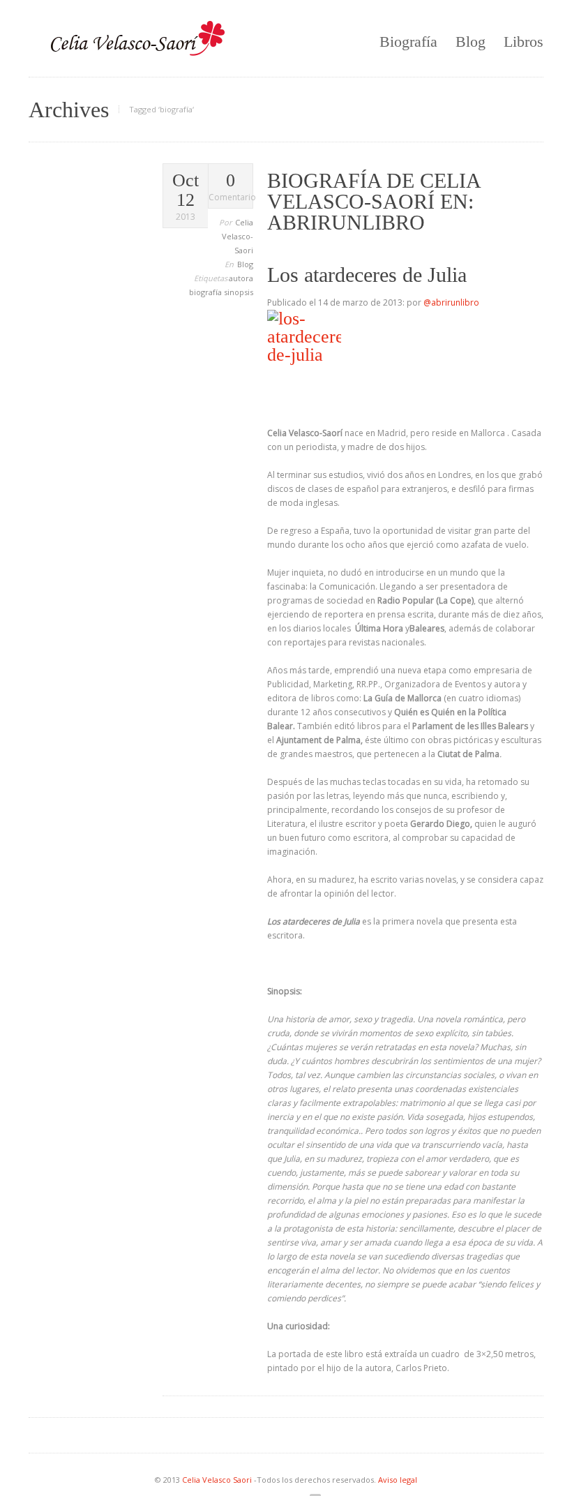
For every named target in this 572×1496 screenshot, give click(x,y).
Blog (471, 41)
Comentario (231, 187)
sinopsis (238, 292)
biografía (206, 292)
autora (241, 278)
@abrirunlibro (451, 302)
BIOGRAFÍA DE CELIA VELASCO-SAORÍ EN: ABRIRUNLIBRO (373, 201)
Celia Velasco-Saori (237, 236)
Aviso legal (397, 1479)
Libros (523, 41)
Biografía (408, 41)
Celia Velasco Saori (218, 1479)
